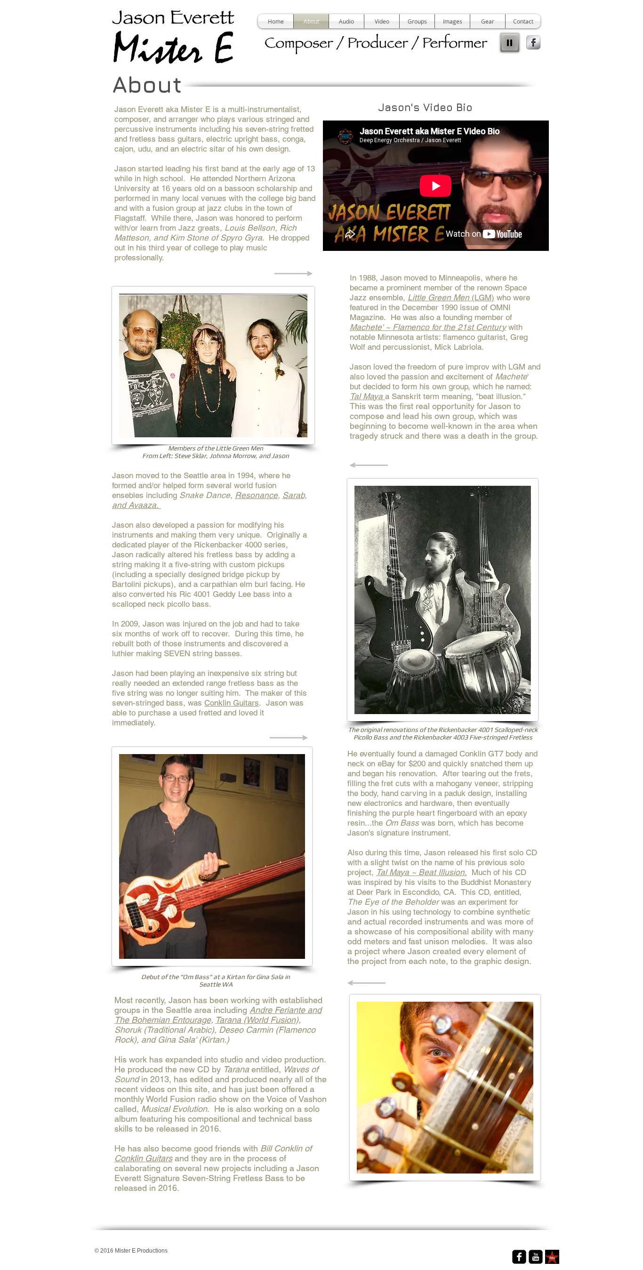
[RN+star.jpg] (552, 1257)
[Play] (509, 42)
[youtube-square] (536, 1257)
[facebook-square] (519, 1257)
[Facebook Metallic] (533, 42)
